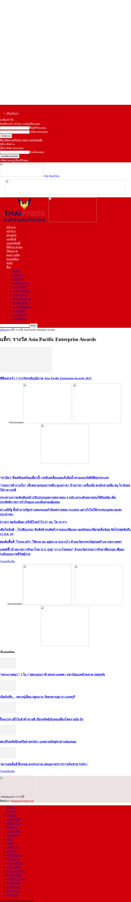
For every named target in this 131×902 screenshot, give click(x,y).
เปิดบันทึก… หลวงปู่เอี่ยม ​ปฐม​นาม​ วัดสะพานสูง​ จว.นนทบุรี (37, 696)
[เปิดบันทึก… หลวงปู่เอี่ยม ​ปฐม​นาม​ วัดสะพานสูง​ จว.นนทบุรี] (8, 690)
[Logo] (24, 221)
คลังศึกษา (18, 279)
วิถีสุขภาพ (12, 251)
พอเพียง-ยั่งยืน (20, 303)
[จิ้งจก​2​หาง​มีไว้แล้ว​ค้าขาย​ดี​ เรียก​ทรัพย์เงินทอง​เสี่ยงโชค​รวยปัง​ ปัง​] (8, 712)
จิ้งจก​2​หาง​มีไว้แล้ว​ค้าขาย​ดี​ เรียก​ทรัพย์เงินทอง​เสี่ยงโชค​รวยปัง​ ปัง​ (41, 719)
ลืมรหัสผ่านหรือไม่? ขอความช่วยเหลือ (21, 140)
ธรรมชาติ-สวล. (21, 291)
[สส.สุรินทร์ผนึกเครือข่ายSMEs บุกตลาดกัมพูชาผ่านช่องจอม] (8, 734)
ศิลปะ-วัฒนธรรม (22, 299)
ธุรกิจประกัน (20, 315)
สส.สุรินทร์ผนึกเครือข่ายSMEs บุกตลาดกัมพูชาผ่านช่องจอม (38, 741)
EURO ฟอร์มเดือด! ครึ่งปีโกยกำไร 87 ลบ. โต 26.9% (33, 522)
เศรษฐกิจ (11, 235)
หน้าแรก (11, 227)
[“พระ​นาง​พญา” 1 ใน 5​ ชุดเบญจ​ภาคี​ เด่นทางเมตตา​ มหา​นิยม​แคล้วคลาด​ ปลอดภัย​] (8, 667)
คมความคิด (13, 255)
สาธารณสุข (19, 287)
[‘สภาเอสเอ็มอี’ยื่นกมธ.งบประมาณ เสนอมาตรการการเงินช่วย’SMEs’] (8, 757)
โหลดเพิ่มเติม (7, 561)
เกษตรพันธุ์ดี (13, 243)
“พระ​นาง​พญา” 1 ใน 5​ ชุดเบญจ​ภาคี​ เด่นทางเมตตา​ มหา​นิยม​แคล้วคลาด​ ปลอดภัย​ (52, 674)
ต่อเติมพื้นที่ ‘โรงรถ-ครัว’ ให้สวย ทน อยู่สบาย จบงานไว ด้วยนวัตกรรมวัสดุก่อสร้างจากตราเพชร (61, 541)
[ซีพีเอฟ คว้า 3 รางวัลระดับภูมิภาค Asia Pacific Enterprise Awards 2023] (26, 371)
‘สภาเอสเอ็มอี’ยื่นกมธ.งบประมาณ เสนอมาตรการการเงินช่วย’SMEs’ (44, 764)
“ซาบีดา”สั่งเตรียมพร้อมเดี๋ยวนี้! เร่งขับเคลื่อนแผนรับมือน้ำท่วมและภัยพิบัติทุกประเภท (54, 477)
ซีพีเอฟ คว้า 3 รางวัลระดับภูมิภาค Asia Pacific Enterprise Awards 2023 (46, 378)
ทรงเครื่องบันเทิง (22, 307)
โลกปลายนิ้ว (20, 311)
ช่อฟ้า (9, 263)
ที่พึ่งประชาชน (14, 247)
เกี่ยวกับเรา (12, 113)
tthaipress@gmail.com (22, 800)
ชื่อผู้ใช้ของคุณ (38, 127)
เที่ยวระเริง (19, 275)
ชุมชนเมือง (12, 259)
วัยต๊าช (16, 271)
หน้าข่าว (11, 231)
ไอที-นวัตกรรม (21, 283)
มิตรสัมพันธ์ (19, 319)
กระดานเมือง (20, 295)
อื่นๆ (8, 267)
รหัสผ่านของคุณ (39, 131)
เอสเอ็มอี (11, 239)
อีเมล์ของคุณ (37, 152)
